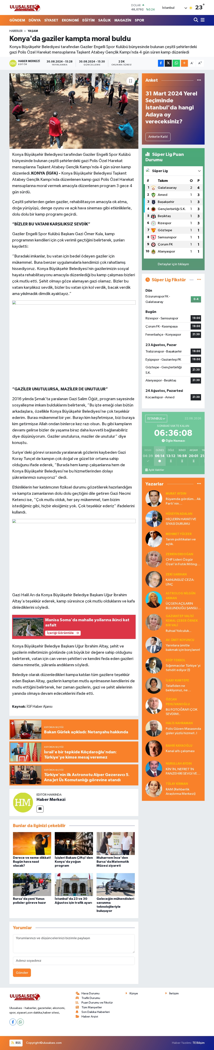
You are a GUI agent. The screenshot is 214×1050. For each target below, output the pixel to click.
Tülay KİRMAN (177, 783)
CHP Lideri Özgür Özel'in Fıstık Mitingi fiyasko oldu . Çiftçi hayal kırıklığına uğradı (183, 562)
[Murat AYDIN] (153, 498)
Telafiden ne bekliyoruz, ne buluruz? (177, 688)
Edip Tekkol (175, 660)
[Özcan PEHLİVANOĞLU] (153, 705)
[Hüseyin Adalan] (153, 518)
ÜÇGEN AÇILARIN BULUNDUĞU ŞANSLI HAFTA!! (181, 606)
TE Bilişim (198, 1042)
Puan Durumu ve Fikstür (97, 1002)
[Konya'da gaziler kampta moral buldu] (73, 111)
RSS (18, 1042)
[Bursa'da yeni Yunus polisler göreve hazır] (32, 884)
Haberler (16, 31)
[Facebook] (12, 1022)
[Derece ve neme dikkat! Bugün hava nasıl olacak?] (32, 843)
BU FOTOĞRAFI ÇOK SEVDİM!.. (181, 712)
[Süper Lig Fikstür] (199, 280)
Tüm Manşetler (92, 1007)
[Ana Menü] (202, 20)
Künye (134, 993)
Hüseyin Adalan (179, 513)
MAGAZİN (122, 20)
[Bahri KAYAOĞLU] (153, 748)
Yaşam (33, 31)
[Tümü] (199, 80)
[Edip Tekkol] (153, 665)
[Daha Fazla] (184, 63)
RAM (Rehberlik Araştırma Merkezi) (180, 792)
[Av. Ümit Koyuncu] (153, 645)
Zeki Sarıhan (176, 574)
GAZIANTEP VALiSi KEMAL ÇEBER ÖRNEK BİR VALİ (182, 621)
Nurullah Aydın (179, 763)
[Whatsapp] (20, 1022)
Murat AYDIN (176, 493)
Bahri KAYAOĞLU (179, 745)
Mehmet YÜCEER (179, 534)
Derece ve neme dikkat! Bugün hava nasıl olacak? (32, 861)
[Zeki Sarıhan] (153, 579)
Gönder (22, 973)
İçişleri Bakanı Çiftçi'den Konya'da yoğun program (74, 861)
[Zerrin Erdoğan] (153, 559)
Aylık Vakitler (156, 470)
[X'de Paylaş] (168, 63)
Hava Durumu (90, 993)
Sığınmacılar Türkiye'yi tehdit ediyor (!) (183, 668)
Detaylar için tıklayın (173, 264)
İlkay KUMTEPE (177, 680)
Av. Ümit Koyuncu (180, 640)
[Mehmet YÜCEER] (153, 539)
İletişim (174, 993)
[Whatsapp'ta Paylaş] (176, 63)
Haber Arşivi (90, 1016)
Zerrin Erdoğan (179, 554)
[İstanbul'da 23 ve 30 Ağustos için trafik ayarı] (74, 884)
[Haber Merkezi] (23, 802)
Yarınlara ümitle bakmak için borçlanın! (183, 648)
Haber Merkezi (51, 800)
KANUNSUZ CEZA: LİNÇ (180, 582)
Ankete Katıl (158, 137)
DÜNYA (35, 20)
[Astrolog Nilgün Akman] (153, 599)
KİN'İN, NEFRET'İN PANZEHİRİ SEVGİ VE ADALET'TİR (181, 772)
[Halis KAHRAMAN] (153, 728)
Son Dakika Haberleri (96, 1012)
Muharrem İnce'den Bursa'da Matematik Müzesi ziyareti (113, 861)
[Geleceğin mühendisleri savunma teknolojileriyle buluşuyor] (116, 884)
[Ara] (196, 20)
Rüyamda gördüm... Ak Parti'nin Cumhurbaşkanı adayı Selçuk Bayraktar (183, 501)
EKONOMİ (70, 20)
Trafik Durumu (91, 998)
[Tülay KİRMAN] (153, 789)
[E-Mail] (40, 809)
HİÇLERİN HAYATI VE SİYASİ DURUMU (181, 521)
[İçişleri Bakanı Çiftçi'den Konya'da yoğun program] (74, 843)
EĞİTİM (88, 20)
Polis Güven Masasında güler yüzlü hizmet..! (183, 731)
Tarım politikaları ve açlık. (181, 542)
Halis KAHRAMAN (179, 723)
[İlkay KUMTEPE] (153, 685)
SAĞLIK (104, 20)
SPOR (139, 20)
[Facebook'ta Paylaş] (161, 63)
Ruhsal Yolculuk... (178, 631)
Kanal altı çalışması (180, 751)
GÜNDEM (17, 20)
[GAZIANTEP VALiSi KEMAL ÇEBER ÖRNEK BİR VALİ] (153, 622)
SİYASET (51, 20)
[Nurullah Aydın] (153, 768)
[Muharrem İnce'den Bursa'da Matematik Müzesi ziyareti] (116, 843)
